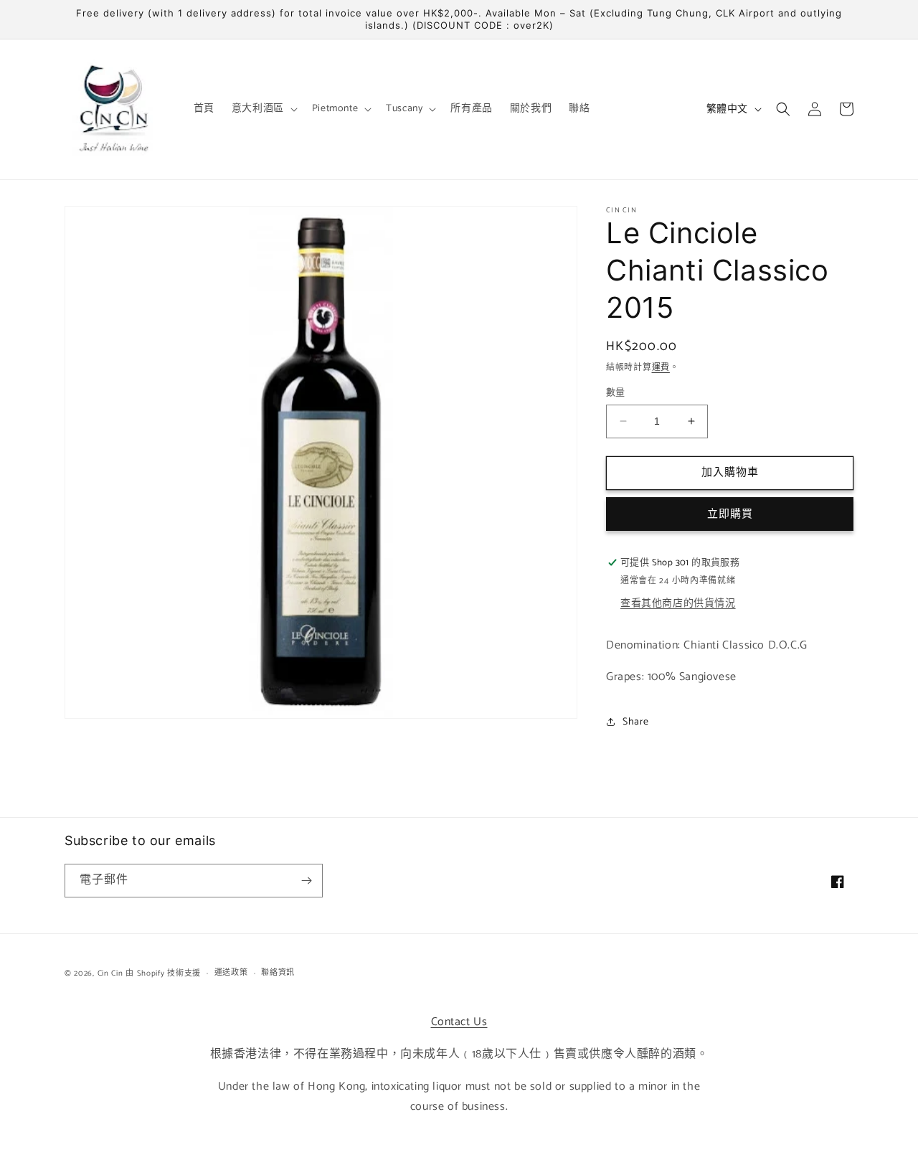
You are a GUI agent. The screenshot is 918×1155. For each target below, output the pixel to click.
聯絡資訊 (278, 972)
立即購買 (730, 514)
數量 (615, 393)
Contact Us (459, 1022)
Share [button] (636, 722)
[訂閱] (306, 880)
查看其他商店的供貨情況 (678, 603)
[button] (263, 109)
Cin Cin (110, 973)
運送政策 (231, 972)
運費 (661, 367)
